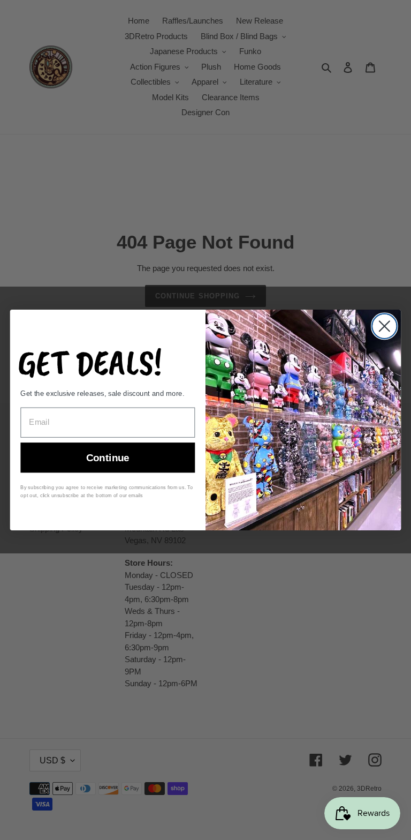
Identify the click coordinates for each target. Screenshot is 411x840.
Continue (108, 457)
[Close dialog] (384, 326)
